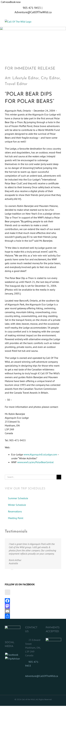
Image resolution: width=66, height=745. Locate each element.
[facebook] (7, 592)
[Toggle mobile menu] (60, 21)
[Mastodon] (33, 605)
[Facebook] (33, 600)
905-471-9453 (32, 8)
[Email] (33, 611)
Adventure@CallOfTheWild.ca (33, 12)
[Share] (33, 616)
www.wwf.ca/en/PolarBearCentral (35, 462)
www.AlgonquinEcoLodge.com (40, 454)
